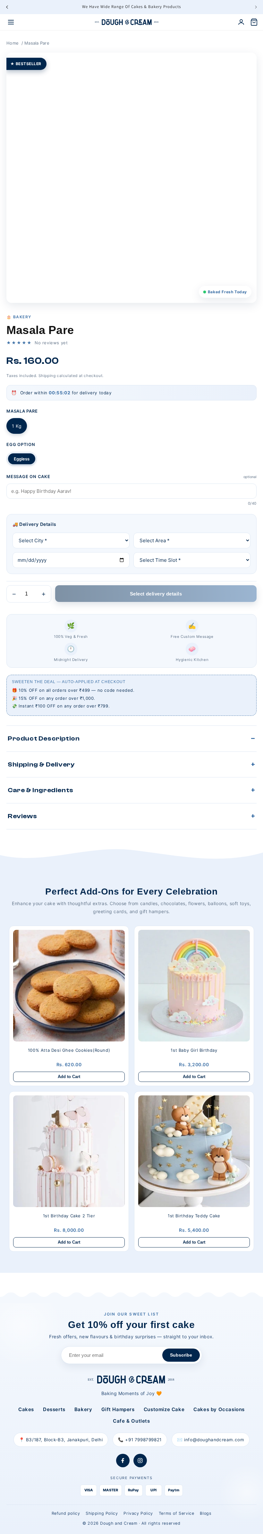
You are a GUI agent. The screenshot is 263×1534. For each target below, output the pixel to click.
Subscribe (181, 1355)
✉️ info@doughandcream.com (210, 1439)
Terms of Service (176, 1513)
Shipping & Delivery (41, 764)
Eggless (22, 458)
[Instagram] (140, 1460)
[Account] (241, 22)
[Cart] (254, 22)
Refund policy (66, 1513)
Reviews (22, 816)
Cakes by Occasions (219, 1409)
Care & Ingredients (40, 790)
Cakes (26, 1409)
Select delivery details (156, 593)
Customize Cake (164, 1409)
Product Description (44, 738)
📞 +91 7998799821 (140, 1439)
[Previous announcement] (7, 7)
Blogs (205, 1513)
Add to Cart (69, 1077)
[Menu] (11, 22)
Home (12, 43)
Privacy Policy (138, 1513)
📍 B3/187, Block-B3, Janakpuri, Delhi (61, 1439)
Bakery (83, 1409)
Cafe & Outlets (131, 1421)
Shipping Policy (102, 1513)
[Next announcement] (256, 7)
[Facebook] (123, 1460)
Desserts (54, 1409)
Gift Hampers (118, 1409)
